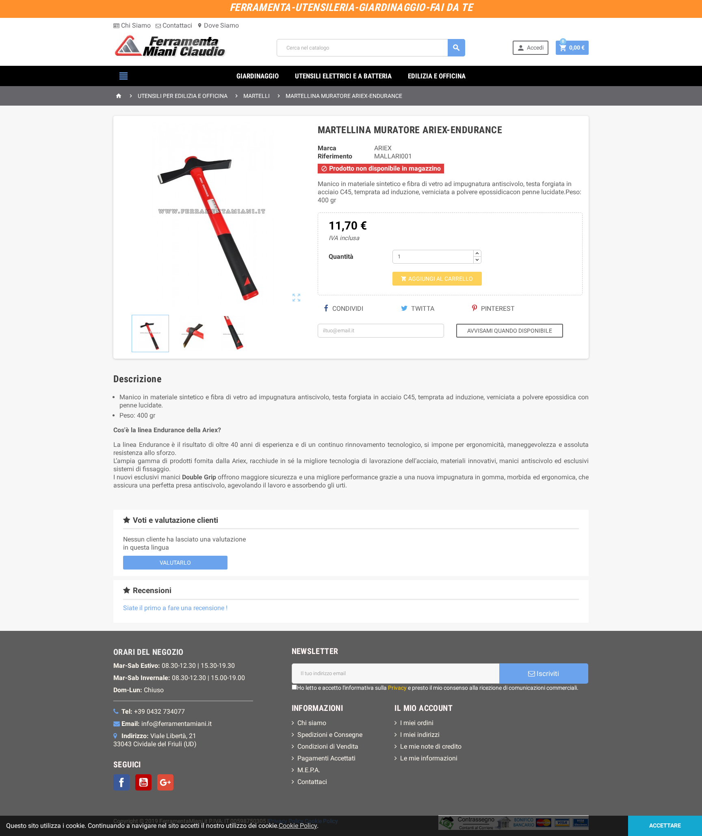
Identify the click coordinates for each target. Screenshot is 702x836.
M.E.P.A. (308, 770)
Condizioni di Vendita (327, 746)
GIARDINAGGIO (257, 76)
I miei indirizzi (420, 735)
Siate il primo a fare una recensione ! (175, 608)
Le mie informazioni (428, 758)
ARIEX (383, 148)
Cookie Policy (298, 826)
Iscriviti (547, 673)
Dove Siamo (218, 25)
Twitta (422, 308)
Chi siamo (311, 723)
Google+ (165, 782)
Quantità (341, 256)
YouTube (143, 782)
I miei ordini (416, 723)
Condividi (347, 308)
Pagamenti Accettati (326, 758)
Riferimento (335, 156)
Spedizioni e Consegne (329, 735)
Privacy (397, 687)
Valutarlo (175, 562)
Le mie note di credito (431, 746)
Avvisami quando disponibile (509, 330)
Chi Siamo (135, 25)
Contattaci (176, 25)
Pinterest (497, 308)
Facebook (121, 782)
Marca (327, 148)
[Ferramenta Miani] (171, 47)
